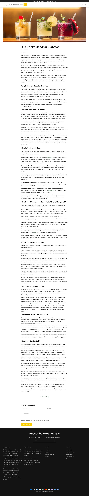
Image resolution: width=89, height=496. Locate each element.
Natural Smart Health (42, 491)
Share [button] (24, 52)
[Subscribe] (54, 441)
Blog (67, 458)
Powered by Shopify (49, 491)
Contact (47, 456)
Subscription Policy (70, 452)
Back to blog (45, 396)
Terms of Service (70, 456)
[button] (79, 4)
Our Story (47, 452)
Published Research (49, 454)
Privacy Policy (69, 454)
